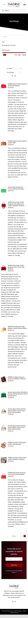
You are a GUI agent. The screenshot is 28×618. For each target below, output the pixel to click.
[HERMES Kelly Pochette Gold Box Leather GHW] (4, 141)
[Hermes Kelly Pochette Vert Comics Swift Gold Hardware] (4, 187)
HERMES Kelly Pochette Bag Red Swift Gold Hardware (17, 84)
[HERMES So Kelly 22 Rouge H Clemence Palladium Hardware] (4, 377)
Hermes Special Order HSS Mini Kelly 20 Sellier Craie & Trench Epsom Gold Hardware (17, 427)
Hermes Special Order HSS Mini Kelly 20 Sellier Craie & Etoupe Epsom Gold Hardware (17, 410)
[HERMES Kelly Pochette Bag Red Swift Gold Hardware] (4, 84)
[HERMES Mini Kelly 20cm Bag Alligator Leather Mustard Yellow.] (4, 327)
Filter (4, 54)
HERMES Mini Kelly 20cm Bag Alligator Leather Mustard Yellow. (17, 327)
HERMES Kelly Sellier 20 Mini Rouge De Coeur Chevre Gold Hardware (16, 267)
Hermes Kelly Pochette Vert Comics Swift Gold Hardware (16, 188)
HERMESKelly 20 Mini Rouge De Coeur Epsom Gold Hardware (17, 473)
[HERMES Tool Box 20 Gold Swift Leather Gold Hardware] (4, 442)
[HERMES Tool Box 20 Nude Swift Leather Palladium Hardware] (4, 458)
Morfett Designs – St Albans (21, 610)
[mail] (12, 601)
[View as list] (15, 75)
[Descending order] (21, 68)
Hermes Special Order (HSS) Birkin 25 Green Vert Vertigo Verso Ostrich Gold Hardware (17, 393)
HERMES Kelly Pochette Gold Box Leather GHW (17, 142)
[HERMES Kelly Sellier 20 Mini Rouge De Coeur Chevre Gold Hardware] (4, 265)
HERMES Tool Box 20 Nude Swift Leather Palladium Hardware (17, 458)
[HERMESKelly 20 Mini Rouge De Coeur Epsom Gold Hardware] (4, 473)
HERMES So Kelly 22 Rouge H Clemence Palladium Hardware (17, 378)
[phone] (15, 601)
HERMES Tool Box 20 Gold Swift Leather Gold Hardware (17, 443)
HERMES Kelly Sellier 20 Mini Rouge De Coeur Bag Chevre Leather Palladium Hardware (16, 204)
